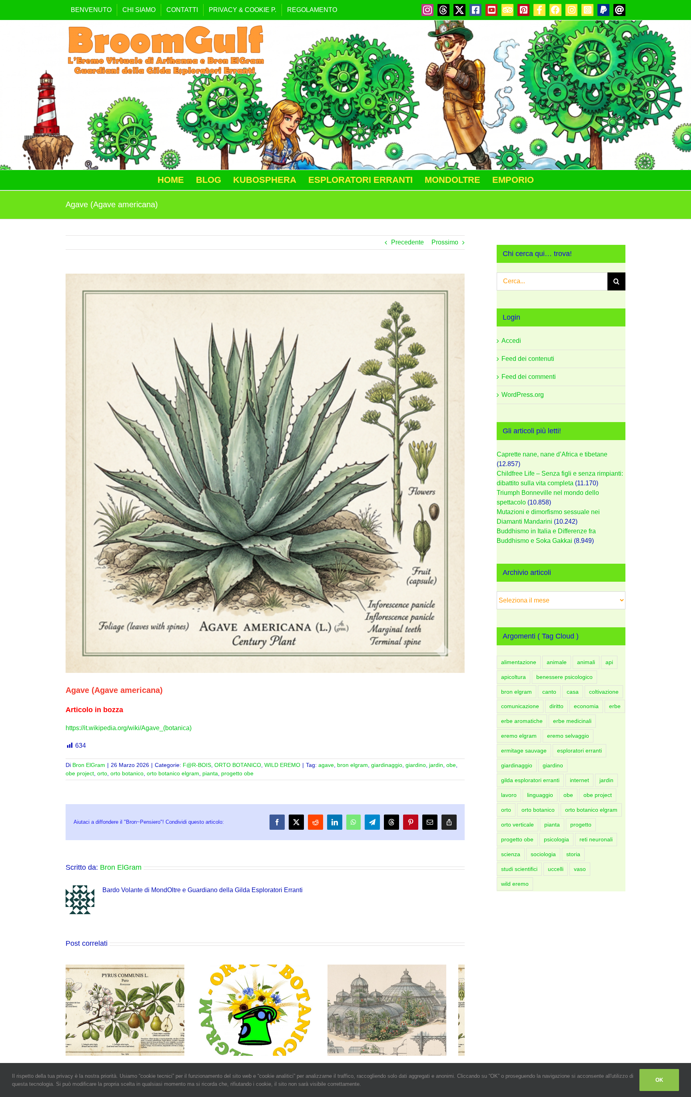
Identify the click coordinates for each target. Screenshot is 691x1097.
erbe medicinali (572, 721)
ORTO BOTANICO (237, 765)
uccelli (555, 869)
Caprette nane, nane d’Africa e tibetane (552, 454)
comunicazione (520, 706)
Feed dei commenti (528, 376)
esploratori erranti (579, 750)
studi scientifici (519, 869)
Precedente (407, 242)
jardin (436, 765)
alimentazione (518, 662)
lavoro (509, 795)
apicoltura (513, 677)
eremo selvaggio (568, 736)
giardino (415, 765)
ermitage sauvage (524, 750)
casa (573, 692)
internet (579, 780)
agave (326, 765)
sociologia (543, 854)
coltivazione (604, 692)
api (609, 662)
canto (549, 692)
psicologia (556, 839)
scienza (510, 854)
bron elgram (352, 765)
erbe (615, 706)
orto (102, 773)
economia (586, 706)
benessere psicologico (564, 677)
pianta (210, 773)
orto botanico (127, 773)
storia (573, 854)
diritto (556, 706)
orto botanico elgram (173, 773)
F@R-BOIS (197, 765)
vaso (580, 869)
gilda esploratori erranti (530, 780)
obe (451, 765)
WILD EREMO (282, 765)
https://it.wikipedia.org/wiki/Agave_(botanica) (129, 728)
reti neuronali (596, 839)
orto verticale (517, 824)
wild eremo (515, 884)
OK (659, 1080)
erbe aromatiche (522, 721)
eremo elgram (519, 736)
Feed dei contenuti (527, 358)
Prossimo (444, 242)
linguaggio (540, 795)
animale (557, 662)
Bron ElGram (88, 765)
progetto (580, 824)
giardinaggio (386, 765)
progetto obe (237, 773)
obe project (80, 773)
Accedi (511, 340)
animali (586, 662)
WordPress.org (522, 394)
